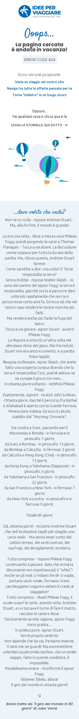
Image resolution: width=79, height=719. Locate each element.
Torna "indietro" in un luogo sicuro (40, 95)
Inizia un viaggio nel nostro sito (39, 82)
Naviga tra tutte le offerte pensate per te (39, 88)
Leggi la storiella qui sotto (37, 125)
